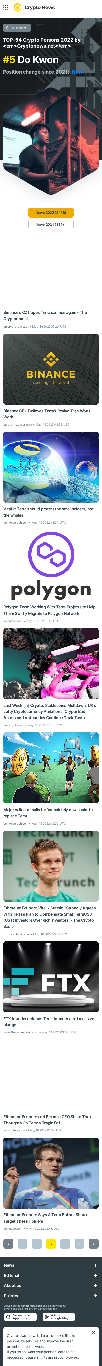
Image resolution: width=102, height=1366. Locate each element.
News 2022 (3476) (51, 212)
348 (79, 1243)
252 (51, 1243)
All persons (19, 28)
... (37, 1243)
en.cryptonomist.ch (16, 326)
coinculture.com (14, 1130)
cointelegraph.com (15, 522)
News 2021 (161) (50, 224)
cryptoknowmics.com (17, 424)
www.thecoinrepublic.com (20, 1032)
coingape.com (12, 621)
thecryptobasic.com (16, 934)
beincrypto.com (13, 725)
